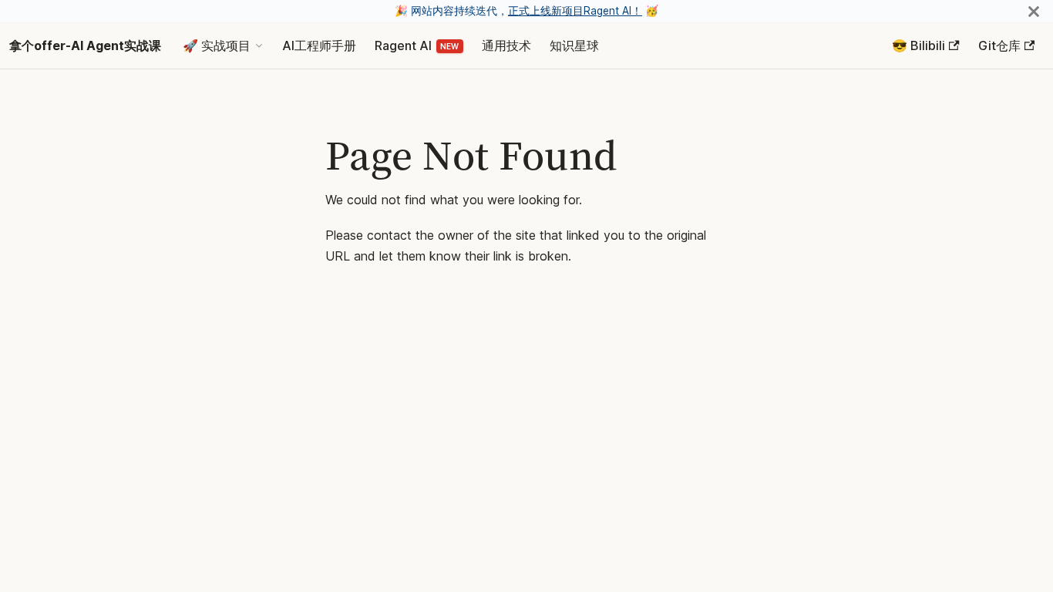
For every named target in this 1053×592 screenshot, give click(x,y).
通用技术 (506, 45)
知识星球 (574, 45)
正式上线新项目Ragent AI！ (575, 11)
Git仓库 (999, 45)
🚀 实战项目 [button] (217, 45)
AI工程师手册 (319, 45)
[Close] (1033, 11)
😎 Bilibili (918, 45)
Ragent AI (403, 45)
